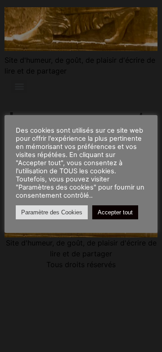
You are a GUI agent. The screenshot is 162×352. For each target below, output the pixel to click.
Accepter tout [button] (115, 212)
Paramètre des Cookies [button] (51, 212)
